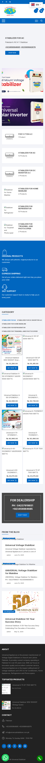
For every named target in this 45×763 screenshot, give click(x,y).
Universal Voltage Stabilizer (20, 545)
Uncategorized (9, 538)
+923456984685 (17, 47)
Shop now (16, 53)
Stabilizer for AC (26, 153)
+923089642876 (32, 47)
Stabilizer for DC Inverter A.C (26, 171)
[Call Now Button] (40, 758)
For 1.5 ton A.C (25, 134)
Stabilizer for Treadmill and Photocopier (25, 226)
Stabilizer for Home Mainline (14, 324)
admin (9, 555)
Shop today (22, 515)
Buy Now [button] (11, 368)
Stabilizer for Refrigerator (25, 207)
